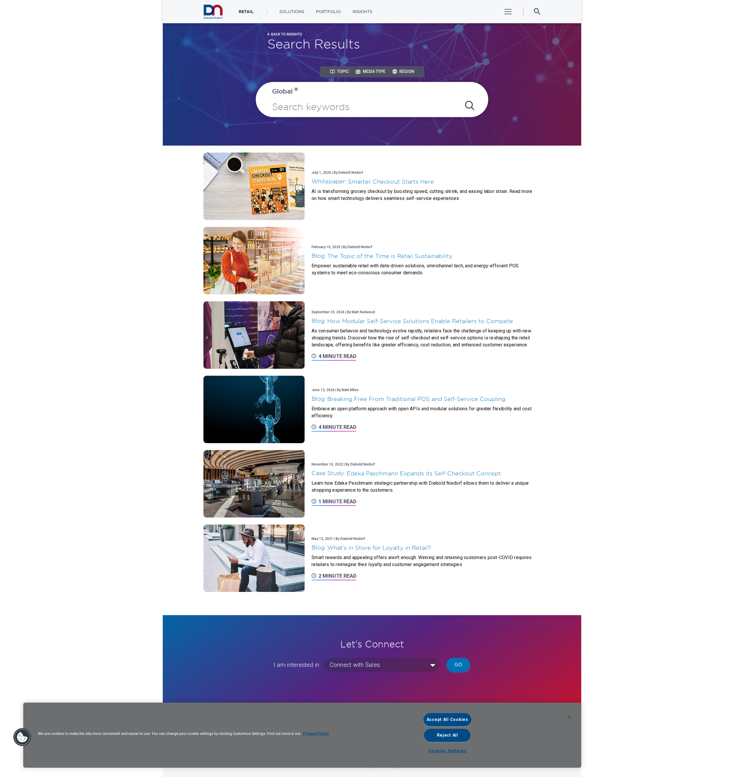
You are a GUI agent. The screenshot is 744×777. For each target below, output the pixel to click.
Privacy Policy (316, 733)
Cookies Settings (447, 751)
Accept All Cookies (447, 719)
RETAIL (246, 11)
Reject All (447, 735)
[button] (22, 737)
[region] (302, 735)
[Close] (569, 716)
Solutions (291, 11)
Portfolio (328, 11)
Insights (362, 11)
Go (458, 664)
